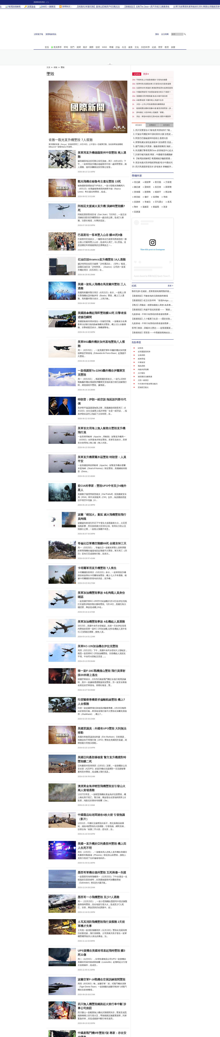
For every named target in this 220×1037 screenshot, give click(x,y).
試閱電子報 (38, 34)
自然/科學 (145, 47)
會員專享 (57, 47)
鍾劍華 (148, 182)
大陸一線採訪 (143, 380)
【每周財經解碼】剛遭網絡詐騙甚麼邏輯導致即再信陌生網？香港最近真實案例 (153, 158)
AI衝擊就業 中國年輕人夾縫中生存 (149, 100)
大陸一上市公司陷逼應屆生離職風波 (150, 104)
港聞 (79, 47)
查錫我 (156, 207)
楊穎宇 (158, 192)
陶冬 (136, 207)
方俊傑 (168, 182)
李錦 (165, 197)
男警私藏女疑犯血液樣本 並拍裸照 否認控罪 (154, 142)
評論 (118, 47)
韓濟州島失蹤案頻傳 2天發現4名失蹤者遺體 (153, 84)
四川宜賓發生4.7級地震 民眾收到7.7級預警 (153, 130)
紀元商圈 (165, 34)
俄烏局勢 (141, 366)
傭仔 (147, 197)
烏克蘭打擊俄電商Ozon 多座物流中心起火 (154, 150)
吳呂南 (158, 187)
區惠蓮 (137, 212)
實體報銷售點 (51, 34)
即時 (66, 47)
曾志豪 (137, 182)
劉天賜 (158, 182)
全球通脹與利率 (144, 352)
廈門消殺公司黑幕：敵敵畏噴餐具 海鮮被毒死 (154, 146)
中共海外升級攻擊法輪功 (147, 384)
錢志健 (137, 187)
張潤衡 (156, 197)
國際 (91, 47)
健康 (130, 47)
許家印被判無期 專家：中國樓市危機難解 (154, 154)
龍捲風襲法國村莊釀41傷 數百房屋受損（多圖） (153, 108)
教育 (167, 47)
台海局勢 (141, 355)
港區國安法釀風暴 (145, 377)
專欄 (111, 47)
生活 (124, 47)
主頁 (48, 67)
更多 (165, 207)
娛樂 (173, 47)
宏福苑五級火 (143, 387)
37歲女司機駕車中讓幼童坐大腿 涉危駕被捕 (154, 134)
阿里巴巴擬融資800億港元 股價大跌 (151, 138)
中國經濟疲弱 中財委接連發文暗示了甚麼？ (153, 92)
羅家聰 (168, 187)
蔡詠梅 (168, 192)
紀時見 (140, 348)
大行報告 (141, 373)
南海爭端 (141, 359)
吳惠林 (137, 202)
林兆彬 (137, 197)
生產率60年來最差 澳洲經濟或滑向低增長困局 (154, 88)
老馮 (169, 202)
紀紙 (154, 47)
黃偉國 (137, 192)
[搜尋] (185, 34)
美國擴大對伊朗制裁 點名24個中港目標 (151, 96)
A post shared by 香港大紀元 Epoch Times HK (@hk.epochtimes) (160, 276)
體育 (160, 47)
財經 (98, 47)
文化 (137, 47)
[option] (88, 107)
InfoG (104, 47)
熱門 (72, 47)
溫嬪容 (145, 207)
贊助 (157, 34)
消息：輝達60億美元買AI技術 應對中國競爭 (153, 116)
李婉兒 (148, 202)
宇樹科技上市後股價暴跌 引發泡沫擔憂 (151, 80)
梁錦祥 (148, 187)
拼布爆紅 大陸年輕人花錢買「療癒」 (150, 112)
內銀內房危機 (143, 369)
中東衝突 (141, 362)
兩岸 (85, 47)
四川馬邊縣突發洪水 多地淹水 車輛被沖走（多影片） (154, 167)
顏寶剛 (148, 192)
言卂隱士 (159, 202)
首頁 (47, 47)
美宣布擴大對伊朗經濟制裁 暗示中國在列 (154, 162)
